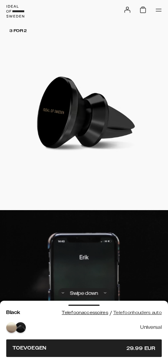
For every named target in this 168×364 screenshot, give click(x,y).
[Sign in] (127, 10)
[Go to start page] (15, 11)
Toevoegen (84, 348)
